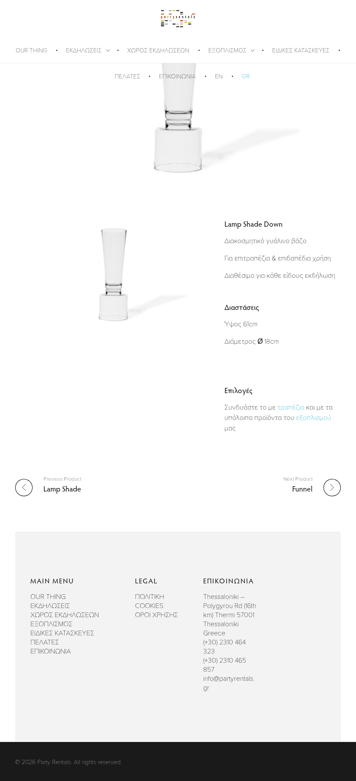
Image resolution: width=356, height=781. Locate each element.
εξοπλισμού (313, 417)
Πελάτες (44, 642)
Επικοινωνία (50, 651)
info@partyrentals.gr (228, 683)
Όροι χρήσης (156, 614)
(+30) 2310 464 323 (224, 646)
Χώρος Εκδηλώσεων (64, 614)
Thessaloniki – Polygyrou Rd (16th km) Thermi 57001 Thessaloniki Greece (229, 615)
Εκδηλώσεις (50, 605)
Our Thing (48, 596)
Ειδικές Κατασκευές (62, 633)
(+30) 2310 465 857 (224, 664)
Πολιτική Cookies (149, 601)
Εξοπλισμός (51, 623)
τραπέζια (290, 407)
